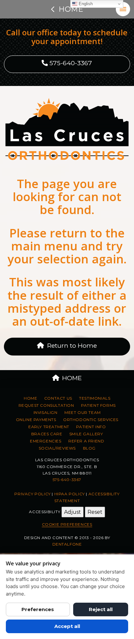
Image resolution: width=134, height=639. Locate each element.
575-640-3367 (70, 63)
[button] (123, 9)
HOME (72, 378)
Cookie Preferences (67, 524)
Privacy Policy (32, 493)
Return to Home (72, 345)
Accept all (67, 626)
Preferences (37, 609)
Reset (94, 512)
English (85, 3)
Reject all (101, 609)
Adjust (72, 512)
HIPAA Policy (69, 493)
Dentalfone (67, 544)
